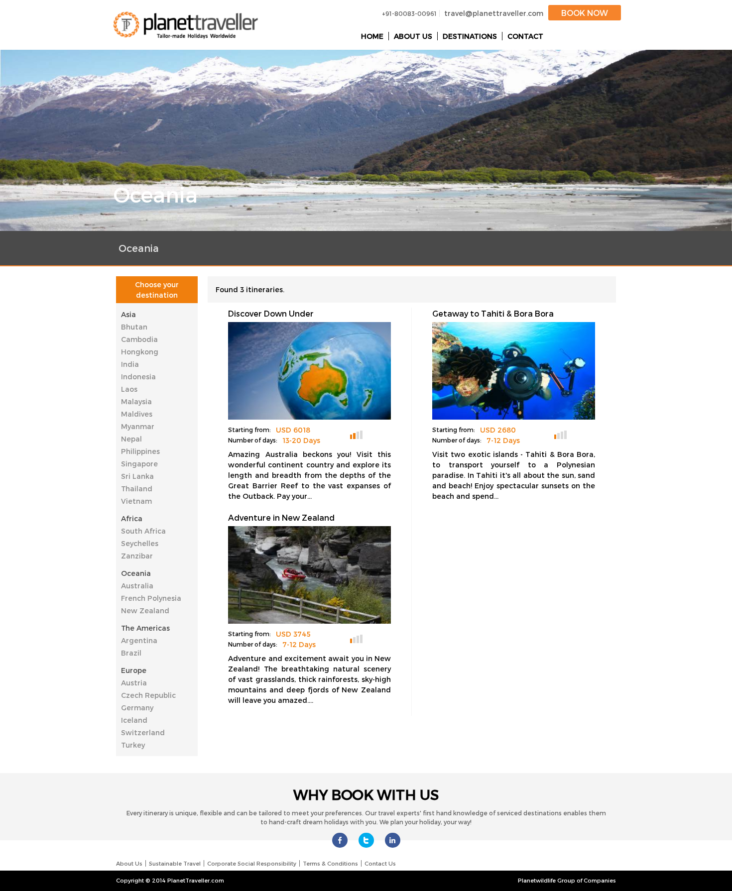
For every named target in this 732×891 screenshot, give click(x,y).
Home (372, 36)
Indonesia (138, 376)
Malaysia (136, 401)
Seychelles (139, 543)
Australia (137, 585)
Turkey (133, 745)
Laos (129, 389)
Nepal (131, 439)
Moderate (356, 435)
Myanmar (137, 426)
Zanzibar (137, 556)
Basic (560, 435)
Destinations (470, 36)
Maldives (136, 414)
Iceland (134, 720)
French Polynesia (151, 598)
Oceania (136, 573)
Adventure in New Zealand (281, 517)
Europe (133, 670)
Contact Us (380, 863)
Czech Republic (148, 695)
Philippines (140, 451)
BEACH (578, 434)
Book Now (584, 12)
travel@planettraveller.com (493, 13)
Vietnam (136, 501)
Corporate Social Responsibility (251, 863)
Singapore (139, 463)
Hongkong (139, 351)
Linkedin (392, 840)
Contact (525, 36)
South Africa (143, 531)
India (130, 364)
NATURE (373, 434)
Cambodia (139, 339)
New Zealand (145, 610)
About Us (413, 36)
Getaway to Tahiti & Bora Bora (493, 313)
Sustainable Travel (175, 863)
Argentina (139, 640)
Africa (131, 518)
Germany (137, 707)
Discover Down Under (271, 313)
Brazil (131, 653)
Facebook (340, 840)
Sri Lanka (137, 476)
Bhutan (134, 327)
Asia (128, 314)
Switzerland (143, 732)
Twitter (366, 840)
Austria (134, 682)
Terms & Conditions (330, 863)
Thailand (136, 488)
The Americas (145, 628)
